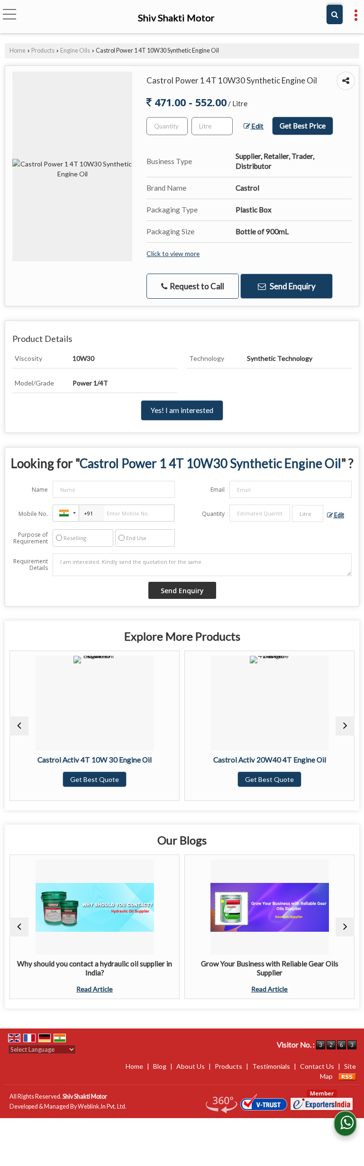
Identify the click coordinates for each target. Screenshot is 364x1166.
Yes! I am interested (182, 410)
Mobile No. (33, 514)
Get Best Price (303, 125)
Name (40, 490)
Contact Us (317, 1066)
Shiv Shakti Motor (176, 17)
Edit (257, 126)
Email (217, 490)
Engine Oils (75, 50)
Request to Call (196, 286)
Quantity (213, 514)
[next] (345, 725)
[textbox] (212, 126)
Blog (159, 1066)
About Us (190, 1066)
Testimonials (271, 1066)
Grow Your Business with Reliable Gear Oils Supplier (201, 967)
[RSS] (347, 1076)
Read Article (26, 989)
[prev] (18, 725)
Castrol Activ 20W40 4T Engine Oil (201, 759)
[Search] (335, 14)
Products (43, 50)
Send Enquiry (292, 286)
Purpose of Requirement (30, 538)
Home (17, 50)
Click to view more (173, 253)
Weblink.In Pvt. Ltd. (102, 1106)
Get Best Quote (201, 779)
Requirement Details (30, 564)
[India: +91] (66, 513)
